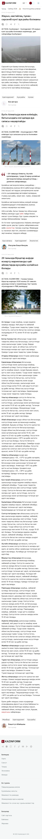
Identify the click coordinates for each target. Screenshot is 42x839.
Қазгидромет (8, 97)
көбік (21, 214)
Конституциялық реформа (32, 9)
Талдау (4, 767)
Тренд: (4, 9)
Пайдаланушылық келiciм (11, 787)
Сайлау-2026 (12, 9)
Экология (34, 241)
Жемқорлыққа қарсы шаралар (13, 799)
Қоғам (30, 97)
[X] (18, 24)
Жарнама (5, 823)
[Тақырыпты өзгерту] (32, 3)
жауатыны (6, 712)
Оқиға (4, 759)
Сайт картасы (7, 815)
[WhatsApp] (7, 24)
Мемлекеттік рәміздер (10, 795)
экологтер (10, 228)
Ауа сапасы (7, 241)
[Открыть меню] (38, 3)
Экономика (6, 771)
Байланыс (5, 819)
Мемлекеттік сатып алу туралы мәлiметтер (18, 803)
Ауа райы (21, 97)
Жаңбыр (6, 720)
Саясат (4, 763)
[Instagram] (3, 24)
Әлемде (4, 775)
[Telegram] (10, 24)
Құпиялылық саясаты (9, 791)
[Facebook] (14, 24)
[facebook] (15, 746)
